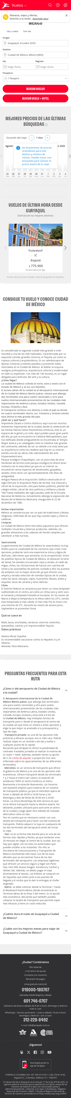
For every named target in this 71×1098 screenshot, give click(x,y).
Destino (7, 49)
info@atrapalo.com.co (39, 1025)
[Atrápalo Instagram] (42, 1052)
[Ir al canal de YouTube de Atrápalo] (49, 1052)
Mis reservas (35, 967)
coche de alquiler (21, 758)
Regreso (40, 61)
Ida (4, 61)
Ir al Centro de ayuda (35, 971)
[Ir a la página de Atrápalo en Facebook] (35, 1052)
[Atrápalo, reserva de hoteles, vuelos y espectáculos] (5, 5)
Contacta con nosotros (35, 975)
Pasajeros (8, 72)
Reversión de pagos (35, 979)
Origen (6, 37)
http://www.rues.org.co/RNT (53, 1093)
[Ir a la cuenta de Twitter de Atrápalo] (29, 1052)
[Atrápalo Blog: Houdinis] (22, 1052)
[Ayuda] (58, 5)
